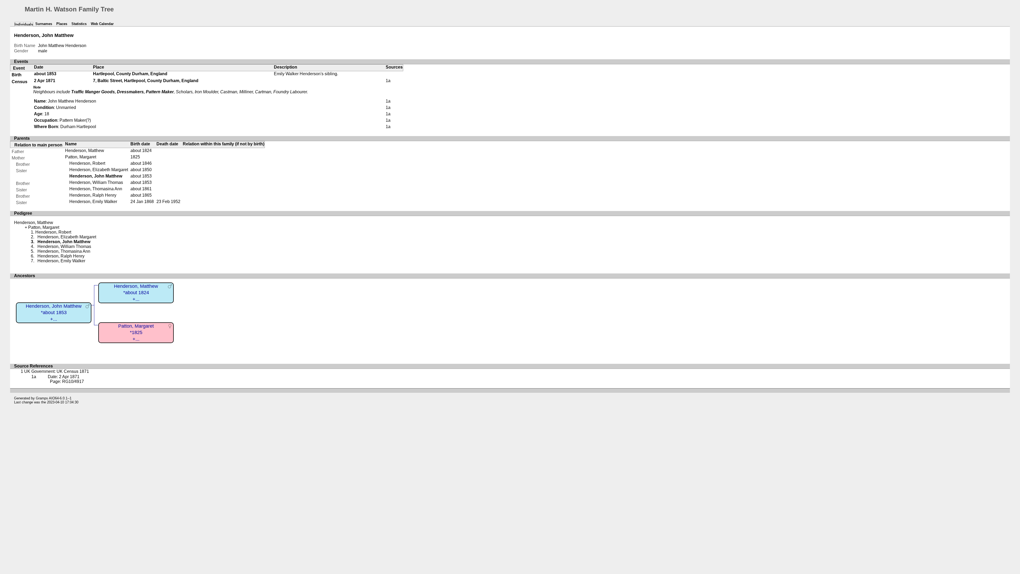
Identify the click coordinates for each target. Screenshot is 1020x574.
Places (61, 24)
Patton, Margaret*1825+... (136, 332)
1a (388, 80)
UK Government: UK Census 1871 (56, 371)
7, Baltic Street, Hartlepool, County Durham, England (145, 80)
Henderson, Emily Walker (93, 201)
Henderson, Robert (87, 163)
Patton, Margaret (80, 157)
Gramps (42, 398)
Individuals (24, 24)
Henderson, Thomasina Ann (95, 189)
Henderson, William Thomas (96, 182)
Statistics (79, 24)
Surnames (43, 24)
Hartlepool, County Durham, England (130, 73)
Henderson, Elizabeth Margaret (98, 169)
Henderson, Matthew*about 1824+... (136, 293)
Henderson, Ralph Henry (92, 195)
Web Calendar (102, 24)
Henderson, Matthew (84, 150)
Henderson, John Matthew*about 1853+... (54, 312)
